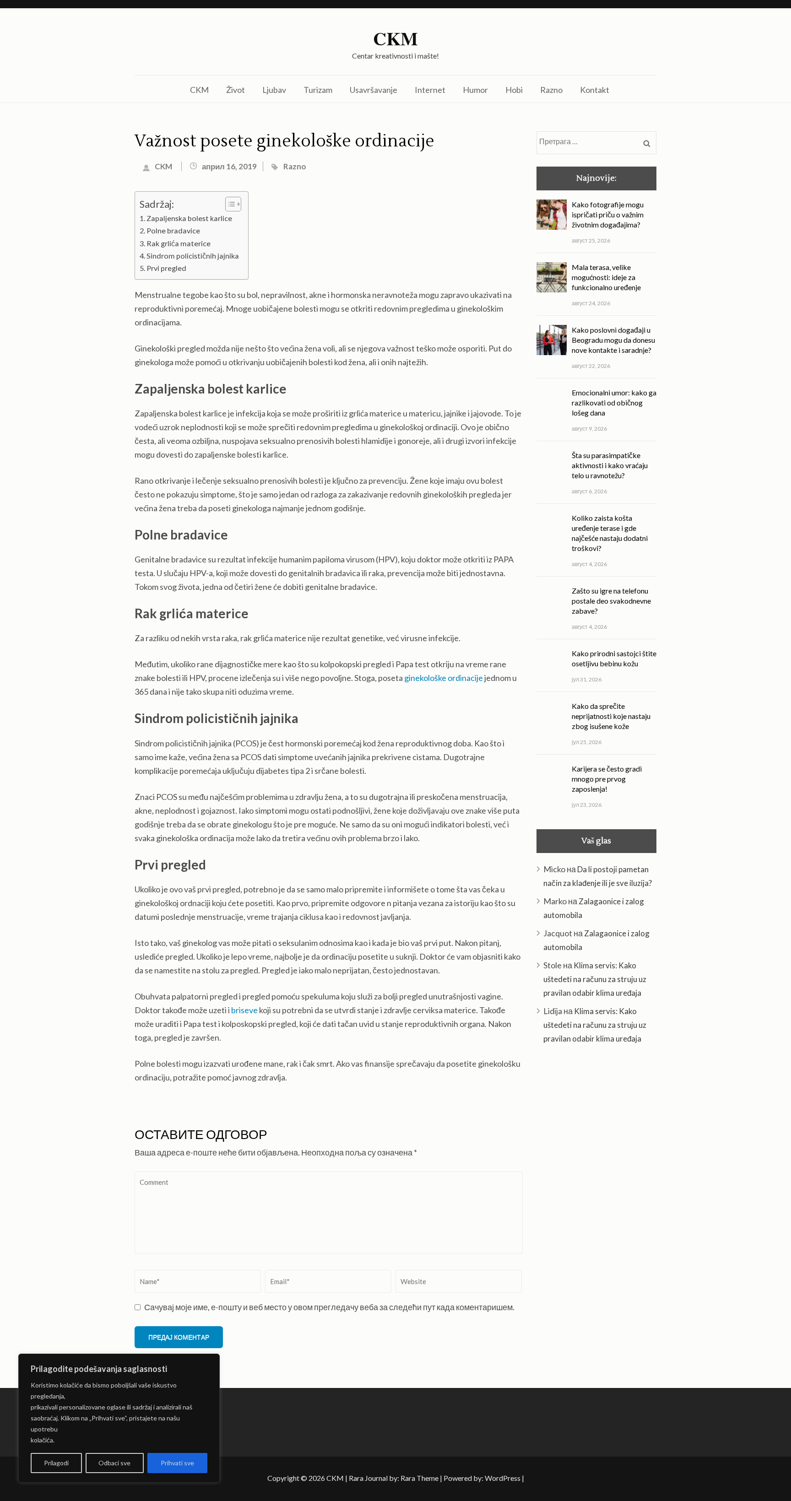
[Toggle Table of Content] (228, 204)
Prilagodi (56, 1463)
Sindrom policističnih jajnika (192, 255)
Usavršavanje (373, 90)
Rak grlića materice (178, 243)
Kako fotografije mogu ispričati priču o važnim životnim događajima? (608, 214)
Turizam (317, 90)
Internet (430, 90)
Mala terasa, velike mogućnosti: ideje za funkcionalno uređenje (606, 277)
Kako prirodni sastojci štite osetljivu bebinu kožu (614, 658)
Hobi (514, 90)
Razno (551, 90)
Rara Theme (420, 1478)
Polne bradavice (173, 230)
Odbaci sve (114, 1463)
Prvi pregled (166, 268)
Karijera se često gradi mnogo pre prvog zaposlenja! (607, 778)
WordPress (502, 1478)
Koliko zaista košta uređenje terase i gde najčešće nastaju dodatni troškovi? (610, 532)
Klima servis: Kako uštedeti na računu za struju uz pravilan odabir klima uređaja (594, 979)
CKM (395, 38)
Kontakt (594, 90)
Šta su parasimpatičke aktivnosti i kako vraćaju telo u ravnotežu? (610, 465)
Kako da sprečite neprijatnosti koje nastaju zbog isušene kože (611, 716)
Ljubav (274, 90)
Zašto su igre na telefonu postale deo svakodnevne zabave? (611, 600)
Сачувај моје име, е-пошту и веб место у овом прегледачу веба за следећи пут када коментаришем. (329, 1307)
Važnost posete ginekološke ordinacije (284, 141)
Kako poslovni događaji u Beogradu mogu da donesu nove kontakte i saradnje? (613, 339)
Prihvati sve (177, 1463)
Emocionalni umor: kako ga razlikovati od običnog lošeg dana (614, 402)
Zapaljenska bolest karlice (189, 218)
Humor (475, 90)
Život (235, 90)
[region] (119, 1418)
